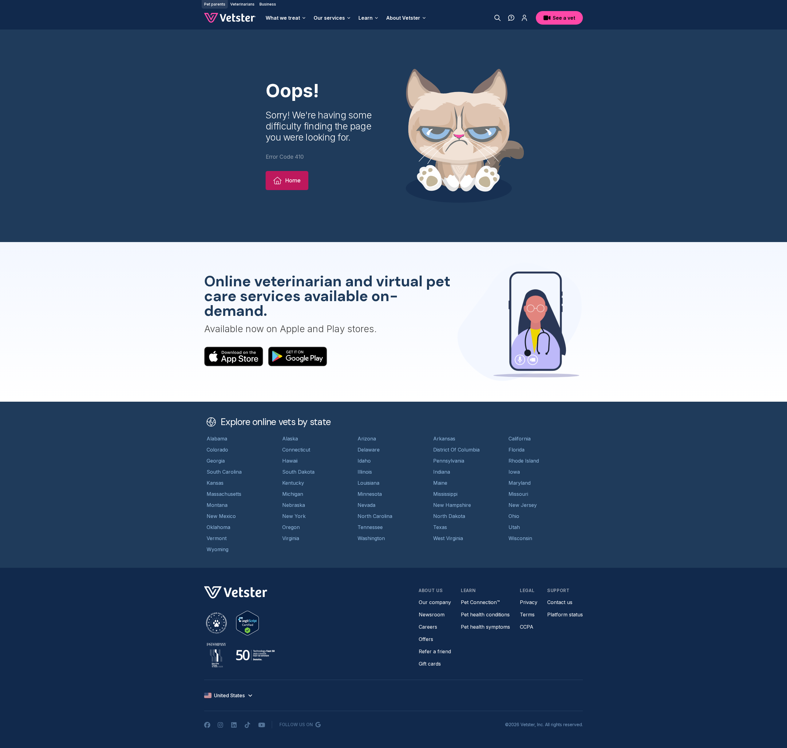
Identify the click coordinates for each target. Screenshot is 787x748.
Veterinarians (242, 4)
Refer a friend (435, 651)
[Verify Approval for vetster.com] (247, 623)
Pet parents (214, 4)
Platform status (565, 614)
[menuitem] (286, 18)
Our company (435, 602)
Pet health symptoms (485, 627)
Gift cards (430, 664)
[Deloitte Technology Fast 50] (255, 655)
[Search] (497, 18)
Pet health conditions (485, 614)
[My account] (524, 18)
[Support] (511, 18)
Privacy (528, 602)
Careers (428, 627)
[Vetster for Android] (297, 356)
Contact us (559, 602)
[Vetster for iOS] (233, 356)
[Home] (230, 18)
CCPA (526, 627)
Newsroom (432, 614)
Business (267, 4)
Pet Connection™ (480, 602)
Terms (527, 614)
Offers (426, 639)
